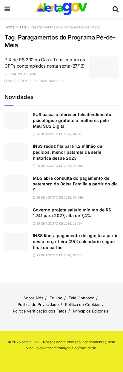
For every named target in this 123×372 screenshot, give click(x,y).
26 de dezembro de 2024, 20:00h (33, 81)
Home (9, 27)
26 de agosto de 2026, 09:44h (59, 197)
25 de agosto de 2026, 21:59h (59, 223)
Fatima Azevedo (24, 74)
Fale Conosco (81, 297)
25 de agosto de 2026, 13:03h (59, 255)
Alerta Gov (30, 342)
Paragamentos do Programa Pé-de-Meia (65, 27)
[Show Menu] (7, 9)
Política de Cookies (82, 304)
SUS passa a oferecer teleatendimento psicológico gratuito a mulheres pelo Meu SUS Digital (72, 120)
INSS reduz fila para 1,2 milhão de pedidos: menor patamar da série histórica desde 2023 (67, 152)
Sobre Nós (33, 297)
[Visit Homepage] (61, 9)
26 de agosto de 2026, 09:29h (59, 165)
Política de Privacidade (38, 304)
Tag (22, 27)
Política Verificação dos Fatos (40, 311)
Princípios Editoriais (91, 311)
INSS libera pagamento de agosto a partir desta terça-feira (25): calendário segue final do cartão (75, 241)
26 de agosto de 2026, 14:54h (59, 134)
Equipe (56, 297)
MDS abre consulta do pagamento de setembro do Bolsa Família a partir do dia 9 (75, 184)
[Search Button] (116, 9)
